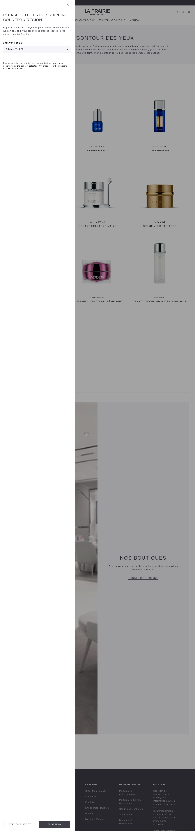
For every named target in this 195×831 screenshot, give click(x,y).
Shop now (54, 824)
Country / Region (13, 43)
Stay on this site (20, 824)
